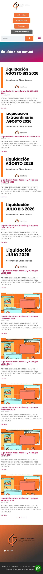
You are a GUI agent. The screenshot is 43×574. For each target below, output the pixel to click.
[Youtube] (11, 550)
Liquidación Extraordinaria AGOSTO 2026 (20, 136)
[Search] (29, 38)
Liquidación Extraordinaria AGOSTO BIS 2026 (19, 92)
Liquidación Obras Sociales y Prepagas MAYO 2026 (19, 454)
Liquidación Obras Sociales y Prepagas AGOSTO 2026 (19, 181)
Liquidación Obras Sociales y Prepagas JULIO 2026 (19, 272)
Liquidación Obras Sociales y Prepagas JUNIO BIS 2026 (19, 317)
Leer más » (4, 108)
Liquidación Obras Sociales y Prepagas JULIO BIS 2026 (19, 226)
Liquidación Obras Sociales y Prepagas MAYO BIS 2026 (19, 408)
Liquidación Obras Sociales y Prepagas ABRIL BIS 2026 (19, 499)
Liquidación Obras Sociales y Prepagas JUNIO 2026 (19, 363)
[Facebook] (4, 550)
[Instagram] (8, 550)
